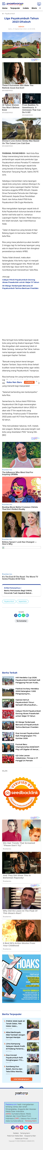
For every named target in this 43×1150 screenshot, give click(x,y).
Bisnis (34, 8)
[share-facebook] (15, 615)
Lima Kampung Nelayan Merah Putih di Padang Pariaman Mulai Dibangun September (15, 1046)
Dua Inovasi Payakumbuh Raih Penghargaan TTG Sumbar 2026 (14, 1057)
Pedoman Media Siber (15, 1136)
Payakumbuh (9, 601)
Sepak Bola (23, 601)
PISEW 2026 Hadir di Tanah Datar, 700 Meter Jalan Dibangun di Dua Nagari (15, 1023)
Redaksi (16, 1133)
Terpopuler (15, 8)
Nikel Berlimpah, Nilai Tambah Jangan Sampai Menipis (15, 1034)
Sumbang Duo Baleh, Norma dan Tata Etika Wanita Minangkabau (14, 1069)
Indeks (26, 8)
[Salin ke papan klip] (27, 615)
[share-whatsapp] (23, 615)
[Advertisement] (21, 313)
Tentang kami (25, 1133)
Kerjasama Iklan (30, 1136)
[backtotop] (21, 1088)
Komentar (23, 621)
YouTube (31, 1130)
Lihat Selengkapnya (21, 1079)
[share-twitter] (19, 615)
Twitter (27, 1130)
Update (30, 382)
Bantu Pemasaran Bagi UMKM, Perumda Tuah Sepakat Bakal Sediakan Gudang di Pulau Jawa (18, 591)
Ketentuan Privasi (21, 1138)
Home (4, 8)
